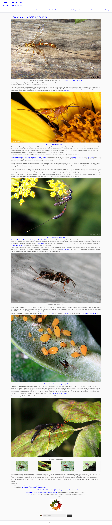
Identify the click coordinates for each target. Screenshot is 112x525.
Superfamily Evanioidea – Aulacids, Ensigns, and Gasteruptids (28, 240)
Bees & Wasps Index (48, 490)
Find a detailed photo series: (72, 80)
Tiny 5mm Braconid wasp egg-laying (56, 144)
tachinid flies (65, 249)
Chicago (93, 9)
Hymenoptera (80, 157)
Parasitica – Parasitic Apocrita (29, 17)
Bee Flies (69, 490)
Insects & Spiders (37, 490)
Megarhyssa (40, 243)
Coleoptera (73, 157)
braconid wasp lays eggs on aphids (58, 384)
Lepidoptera (91, 157)
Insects (36, 9)
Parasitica (66, 90)
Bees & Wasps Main (60, 490)
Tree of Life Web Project (18, 245)
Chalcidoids (41, 486)
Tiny (45, 384)
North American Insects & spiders (13, 4)
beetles (67, 313)
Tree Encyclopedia (76, 9)
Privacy (107, 9)
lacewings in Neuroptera (89, 313)
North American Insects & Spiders (47, 492)
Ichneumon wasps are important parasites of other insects (28, 157)
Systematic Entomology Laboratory (27, 486)
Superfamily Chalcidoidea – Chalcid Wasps (34, 487)
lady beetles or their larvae (60, 393)
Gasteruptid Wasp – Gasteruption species (56, 237)
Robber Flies (76, 490)
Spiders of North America (54, 9)
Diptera (51, 313)
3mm (48, 384)
